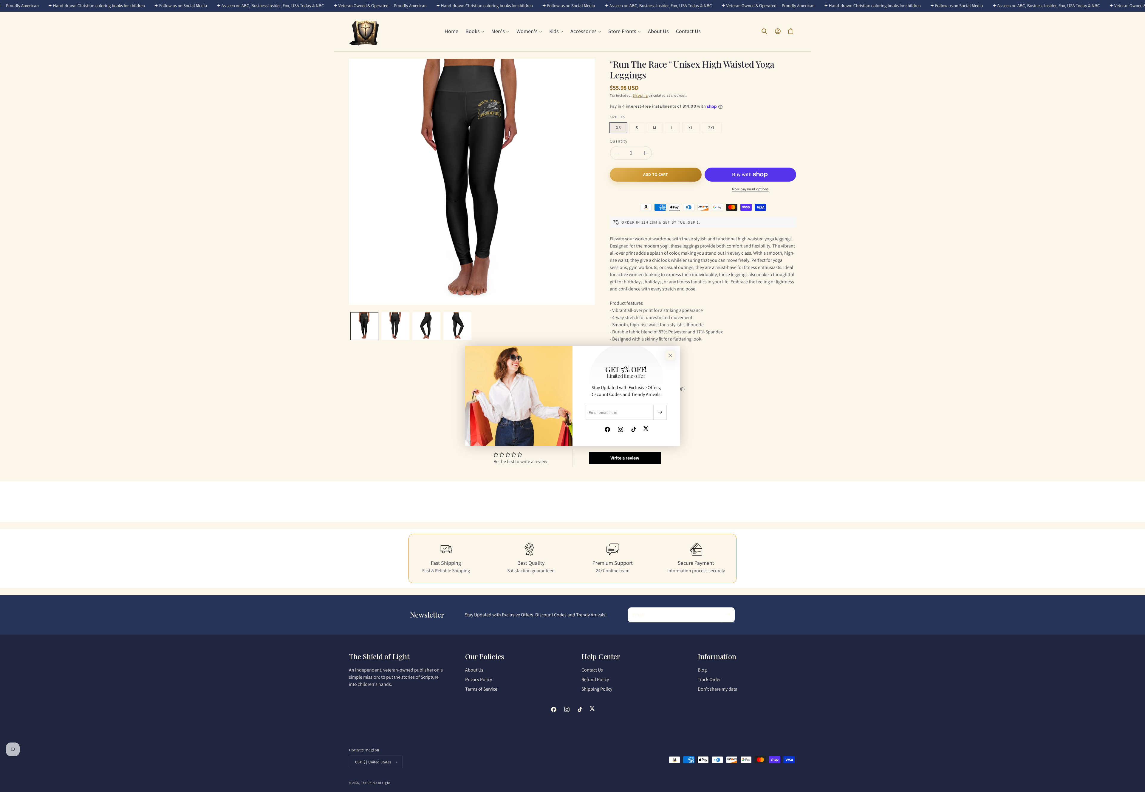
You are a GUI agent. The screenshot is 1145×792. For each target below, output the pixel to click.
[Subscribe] (659, 412)
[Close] (670, 355)
